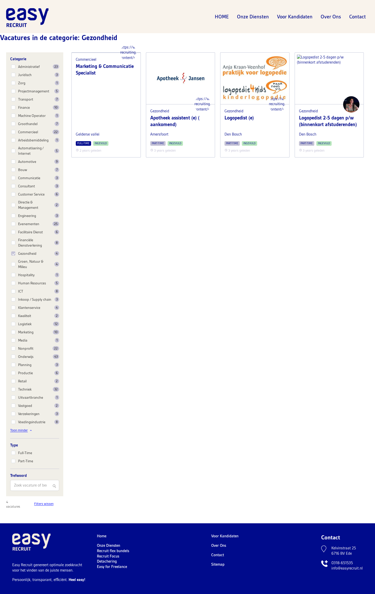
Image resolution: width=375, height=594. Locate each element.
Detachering (107, 561)
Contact (357, 17)
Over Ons (331, 17)
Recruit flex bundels (113, 551)
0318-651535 (342, 563)
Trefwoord (18, 475)
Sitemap (217, 564)
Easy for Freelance (112, 566)
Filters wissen (44, 504)
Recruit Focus (108, 556)
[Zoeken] (54, 486)
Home (222, 17)
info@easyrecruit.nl (347, 568)
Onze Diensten (253, 17)
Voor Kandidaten (294, 17)
